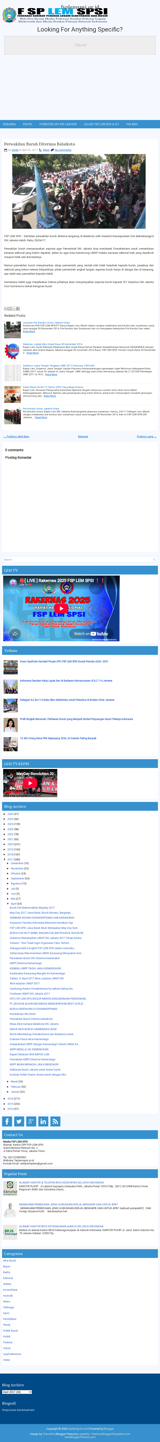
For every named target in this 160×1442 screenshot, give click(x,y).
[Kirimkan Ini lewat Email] (6, 309)
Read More (29, 331)
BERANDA (9, 124)
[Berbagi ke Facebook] (18, 309)
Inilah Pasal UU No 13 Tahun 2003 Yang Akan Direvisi (53, 387)
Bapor (6, 1266)
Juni (13, 893)
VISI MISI (132, 124)
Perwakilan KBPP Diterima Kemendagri (32, 1059)
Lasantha (84, 1434)
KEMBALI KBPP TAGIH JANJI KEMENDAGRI (35, 968)
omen (15, 150)
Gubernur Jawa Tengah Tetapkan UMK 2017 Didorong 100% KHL (59, 365)
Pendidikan (9, 1319)
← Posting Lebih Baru (16, 436)
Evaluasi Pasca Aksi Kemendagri (29, 1039)
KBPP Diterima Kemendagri (26, 963)
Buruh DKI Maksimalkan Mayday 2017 (32, 907)
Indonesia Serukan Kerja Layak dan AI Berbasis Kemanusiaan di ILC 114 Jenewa (66, 680)
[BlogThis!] (10, 309)
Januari (15, 1091)
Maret (14, 1081)
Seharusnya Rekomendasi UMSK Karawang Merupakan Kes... (46, 953)
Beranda (83, 436)
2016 (10, 1098)
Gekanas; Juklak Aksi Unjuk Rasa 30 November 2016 (52, 344)
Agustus (16, 883)
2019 (10, 849)
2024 (10, 824)
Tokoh (7, 1348)
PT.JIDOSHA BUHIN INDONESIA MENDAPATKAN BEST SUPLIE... (47, 1003)
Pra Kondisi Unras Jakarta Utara (41, 408)
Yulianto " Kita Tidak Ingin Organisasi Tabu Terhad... (40, 942)
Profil (27, 124)
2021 (10, 839)
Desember (17, 863)
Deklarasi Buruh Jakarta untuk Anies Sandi (35, 1069)
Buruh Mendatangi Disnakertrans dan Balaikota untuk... (42, 1034)
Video (6, 1359)
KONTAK (48, 132)
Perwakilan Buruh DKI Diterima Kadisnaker (35, 958)
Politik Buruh (10, 1330)
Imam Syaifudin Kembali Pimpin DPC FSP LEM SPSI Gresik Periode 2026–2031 (64, 661)
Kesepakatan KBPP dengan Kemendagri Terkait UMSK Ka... (45, 1044)
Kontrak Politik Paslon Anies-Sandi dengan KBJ (38, 1074)
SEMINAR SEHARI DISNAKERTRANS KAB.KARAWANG (42, 917)
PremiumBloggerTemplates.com (111, 1434)
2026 (10, 814)
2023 (10, 829)
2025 (10, 819)
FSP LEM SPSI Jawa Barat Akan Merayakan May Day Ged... (44, 927)
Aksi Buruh (9, 1260)
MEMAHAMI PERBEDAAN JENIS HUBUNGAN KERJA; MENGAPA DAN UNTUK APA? (68, 1204)
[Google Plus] (32, 1126)
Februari (16, 1086)
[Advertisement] (80, 88)
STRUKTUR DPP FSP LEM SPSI (58, 124)
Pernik (6, 1324)
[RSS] (56, 1126)
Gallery (7, 1283)
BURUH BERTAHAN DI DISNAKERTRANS (34, 1008)
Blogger (109, 1428)
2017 (10, 859)
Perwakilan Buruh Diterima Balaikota (39, 144)
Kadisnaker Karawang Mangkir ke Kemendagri (37, 973)
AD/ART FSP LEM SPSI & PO (101, 124)
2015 (10, 1103)
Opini (6, 1313)
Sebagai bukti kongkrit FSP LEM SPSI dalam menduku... (43, 948)
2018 (10, 854)
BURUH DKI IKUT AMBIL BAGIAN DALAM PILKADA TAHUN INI (46, 932)
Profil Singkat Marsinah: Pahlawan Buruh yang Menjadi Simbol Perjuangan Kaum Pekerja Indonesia (76, 719)
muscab (8, 1295)
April (13, 903)
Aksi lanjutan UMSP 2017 (25, 983)
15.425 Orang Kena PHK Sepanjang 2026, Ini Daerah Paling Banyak (58, 738)
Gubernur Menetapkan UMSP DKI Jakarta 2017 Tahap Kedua (45, 937)
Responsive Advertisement (18, 1410)
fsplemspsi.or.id (80, 6)
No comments (63, 150)
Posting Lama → (147, 436)
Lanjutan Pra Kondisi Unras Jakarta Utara (46, 322)
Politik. (7, 1336)
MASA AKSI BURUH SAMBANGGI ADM (33, 1029)
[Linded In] (44, 1126)
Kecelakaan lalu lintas (23, 1013)
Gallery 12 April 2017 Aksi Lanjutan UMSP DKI (37, 978)
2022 (10, 834)
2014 (10, 1108)
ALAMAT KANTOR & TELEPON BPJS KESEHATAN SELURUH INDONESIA (61, 1182)
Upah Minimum (12, 1354)
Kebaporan (11, 132)
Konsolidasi (10, 1289)
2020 (10, 844)
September (17, 878)
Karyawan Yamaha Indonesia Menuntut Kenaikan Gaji (41, 922)
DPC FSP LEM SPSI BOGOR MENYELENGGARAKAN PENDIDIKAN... (49, 998)
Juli (13, 888)
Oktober (16, 873)
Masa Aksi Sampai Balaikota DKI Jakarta (34, 1023)
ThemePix (48, 1434)
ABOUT (31, 132)
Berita (6, 1272)
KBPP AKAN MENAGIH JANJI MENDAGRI (34, 1064)
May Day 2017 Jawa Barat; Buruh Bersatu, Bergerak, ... (42, 912)
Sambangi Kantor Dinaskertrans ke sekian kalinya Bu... (42, 988)
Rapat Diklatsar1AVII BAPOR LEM (29, 1054)
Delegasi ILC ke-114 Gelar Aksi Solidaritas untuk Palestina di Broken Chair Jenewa (67, 699)
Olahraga (8, 1307)
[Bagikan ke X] (14, 309)
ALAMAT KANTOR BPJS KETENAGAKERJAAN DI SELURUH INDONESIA (61, 1226)
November (17, 868)
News (46, 150)
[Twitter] (20, 1126)
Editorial (8, 1278)
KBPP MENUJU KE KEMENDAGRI (29, 1049)
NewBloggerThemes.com (80, 1437)
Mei (13, 898)
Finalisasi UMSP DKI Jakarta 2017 (30, 993)
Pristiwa (7, 1342)
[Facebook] (8, 1126)
